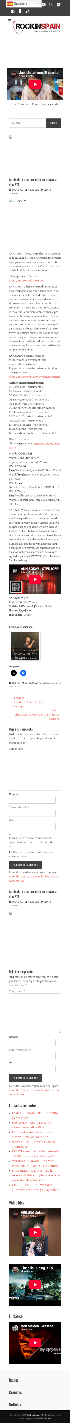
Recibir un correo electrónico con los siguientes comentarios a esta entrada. (31, 840)
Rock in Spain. (33, 1415)
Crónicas (15, 1392)
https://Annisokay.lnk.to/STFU (26, 280)
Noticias (16, 683)
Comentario (17, 748)
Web (11, 820)
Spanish (20, 3)
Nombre (14, 794)
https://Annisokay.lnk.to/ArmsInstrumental (34, 376)
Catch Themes (44, 1418)
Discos (13, 1380)
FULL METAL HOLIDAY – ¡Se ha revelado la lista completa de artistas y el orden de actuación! (36, 1175)
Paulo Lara (33, 190)
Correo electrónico (20, 807)
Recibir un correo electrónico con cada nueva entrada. (32, 854)
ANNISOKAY (31, 683)
